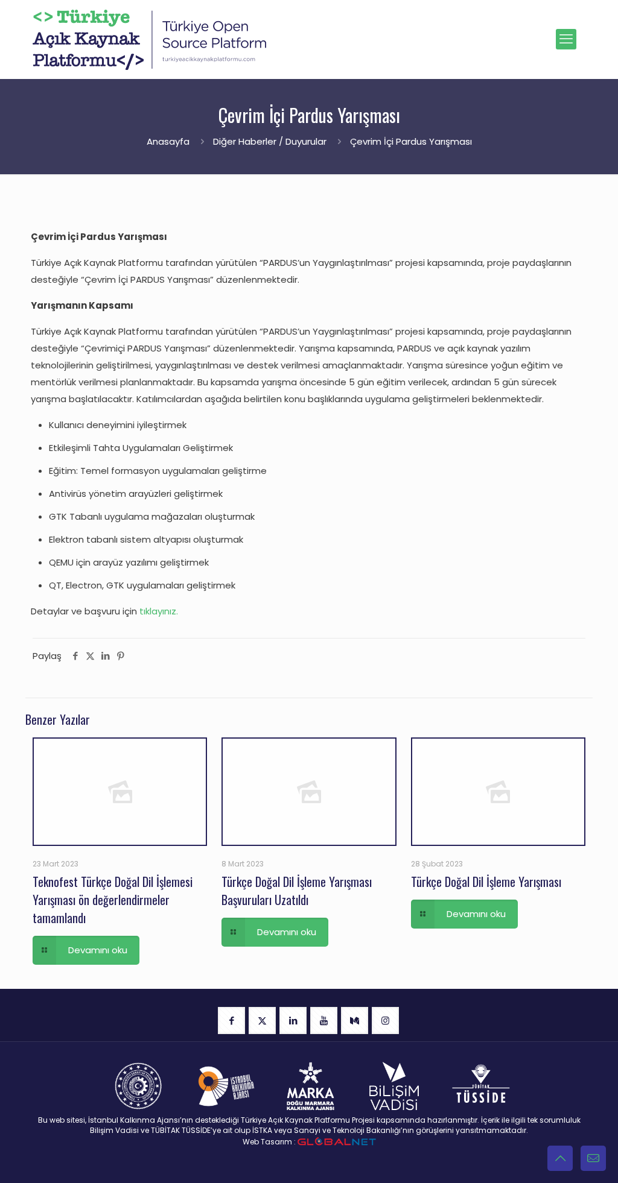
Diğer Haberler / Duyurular (270, 141)
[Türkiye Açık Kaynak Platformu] (149, 39)
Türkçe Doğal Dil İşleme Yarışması (486, 881)
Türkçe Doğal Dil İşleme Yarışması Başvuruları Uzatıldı (296, 890)
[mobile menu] (566, 39)
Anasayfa (168, 141)
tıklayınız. (158, 611)
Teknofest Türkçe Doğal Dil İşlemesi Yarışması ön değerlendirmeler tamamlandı (113, 899)
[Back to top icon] (560, 1158)
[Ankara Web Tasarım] (337, 1141)
